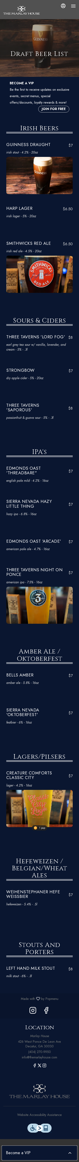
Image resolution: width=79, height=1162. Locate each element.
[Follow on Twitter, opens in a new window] (39, 1066)
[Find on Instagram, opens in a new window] (32, 1011)
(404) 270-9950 (39, 1052)
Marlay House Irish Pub (39, 1091)
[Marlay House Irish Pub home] (21, 10)
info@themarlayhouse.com (39, 1057)
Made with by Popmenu (30, 998)
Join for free (54, 109)
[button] (39, 166)
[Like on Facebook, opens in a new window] (46, 1011)
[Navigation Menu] (73, 6)
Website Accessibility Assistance (39, 1115)
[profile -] (63, 5)
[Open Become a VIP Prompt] (70, 1153)
